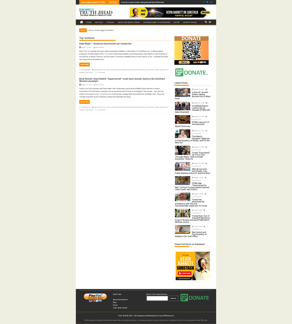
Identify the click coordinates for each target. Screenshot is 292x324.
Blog (114, 302)
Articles (99, 22)
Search (173, 298)
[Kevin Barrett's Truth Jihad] (81, 22)
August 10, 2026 (199, 163)
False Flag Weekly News (129, 22)
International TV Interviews (156, 22)
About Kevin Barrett (120, 300)
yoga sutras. (89, 72)
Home (89, 22)
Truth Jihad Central (120, 308)
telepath (81, 72)
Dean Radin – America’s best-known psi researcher (105, 43)
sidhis (157, 70)
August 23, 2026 (199, 89)
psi (146, 70)
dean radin (106, 70)
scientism (150, 70)
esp (112, 70)
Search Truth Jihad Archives (156, 294)
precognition (140, 70)
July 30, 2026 (198, 210)
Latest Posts (181, 83)
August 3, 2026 (199, 194)
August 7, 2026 (199, 177)
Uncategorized (85, 70)
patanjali (132, 70)
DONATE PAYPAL (190, 22)
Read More (84, 64)
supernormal (163, 70)
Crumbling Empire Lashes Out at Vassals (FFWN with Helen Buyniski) (146, 2)
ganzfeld (116, 70)
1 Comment (101, 72)
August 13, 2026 (199, 116)
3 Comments (102, 110)
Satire (177, 22)
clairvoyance (98, 70)
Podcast (110, 22)
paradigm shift (124, 70)
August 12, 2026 (199, 147)
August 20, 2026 (199, 103)
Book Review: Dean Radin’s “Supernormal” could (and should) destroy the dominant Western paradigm (122, 79)
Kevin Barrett (99, 47)
